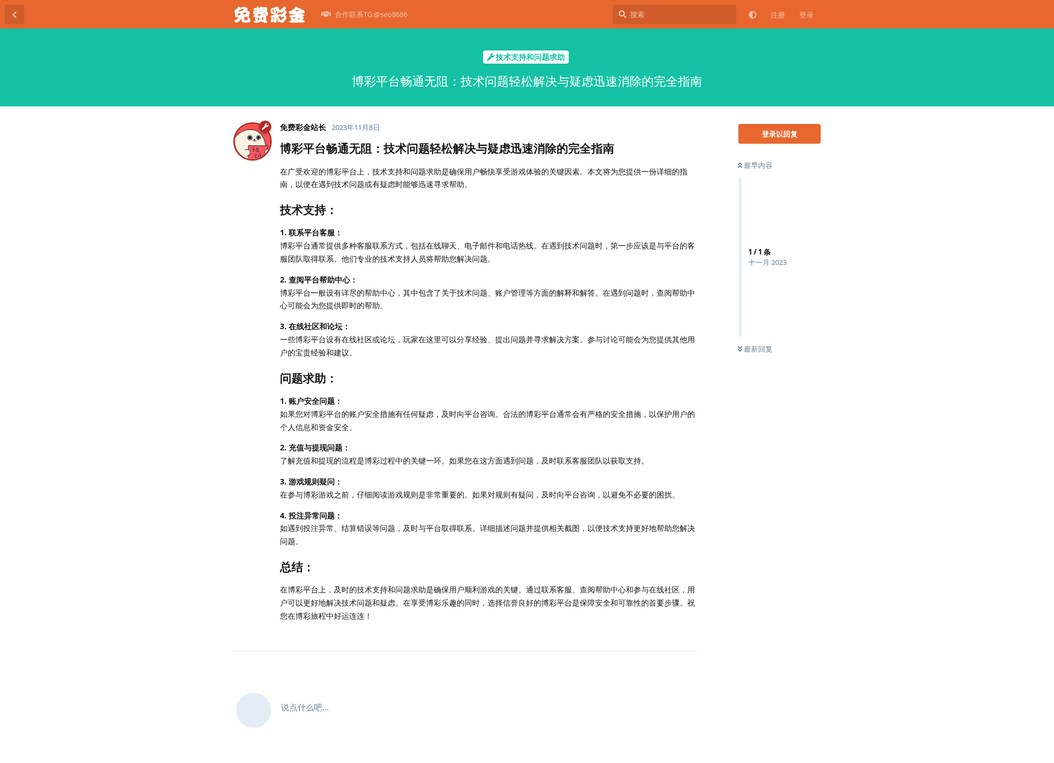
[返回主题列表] (14, 14)
